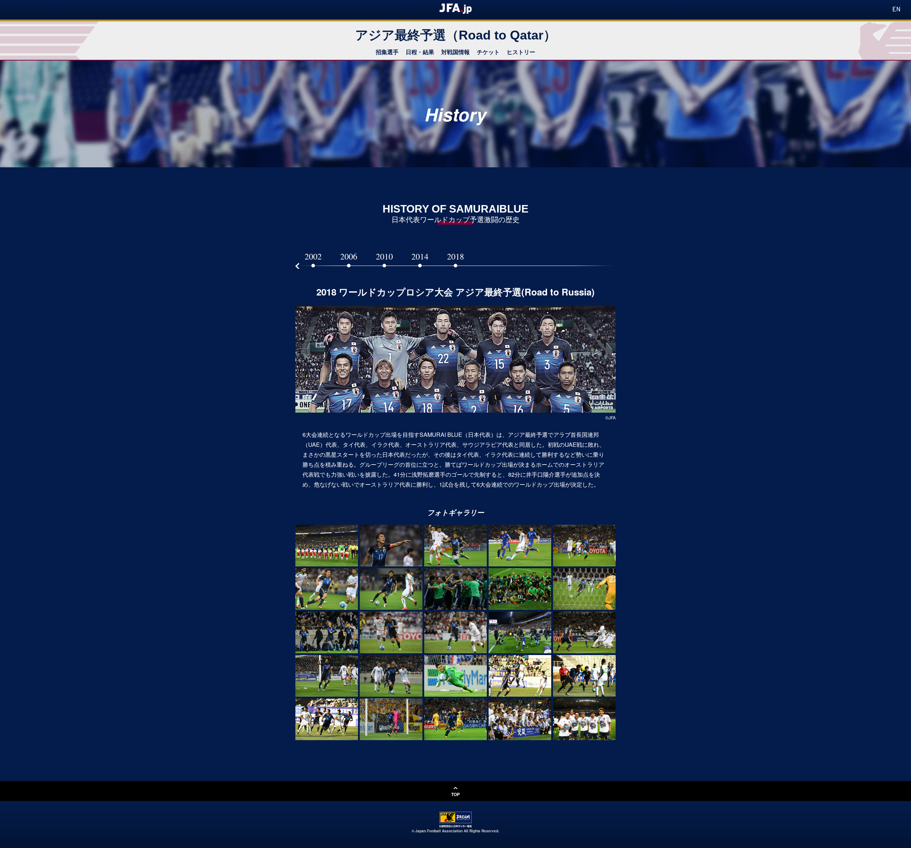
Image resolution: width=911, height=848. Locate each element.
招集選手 (387, 52)
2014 (419, 256)
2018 (455, 256)
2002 (313, 256)
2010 (384, 256)
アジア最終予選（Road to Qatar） (455, 35)
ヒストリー (521, 52)
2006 (348, 256)
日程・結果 (420, 52)
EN (896, 10)
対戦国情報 (455, 52)
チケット (488, 52)
